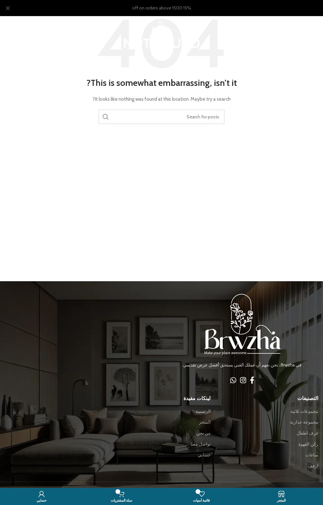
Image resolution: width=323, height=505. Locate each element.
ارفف (313, 466)
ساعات (311, 455)
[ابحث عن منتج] (105, 117)
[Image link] (242, 324)
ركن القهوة (308, 444)
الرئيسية (203, 411)
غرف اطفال (307, 433)
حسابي (204, 455)
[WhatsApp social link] (233, 380)
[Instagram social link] (243, 380)
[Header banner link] (171, 8)
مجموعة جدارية (304, 422)
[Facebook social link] (252, 380)
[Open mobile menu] (315, 25)
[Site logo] (162, 25)
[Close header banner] (8, 8)
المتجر (205, 422)
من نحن (203, 433)
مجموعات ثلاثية (304, 411)
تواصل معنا (201, 444)
